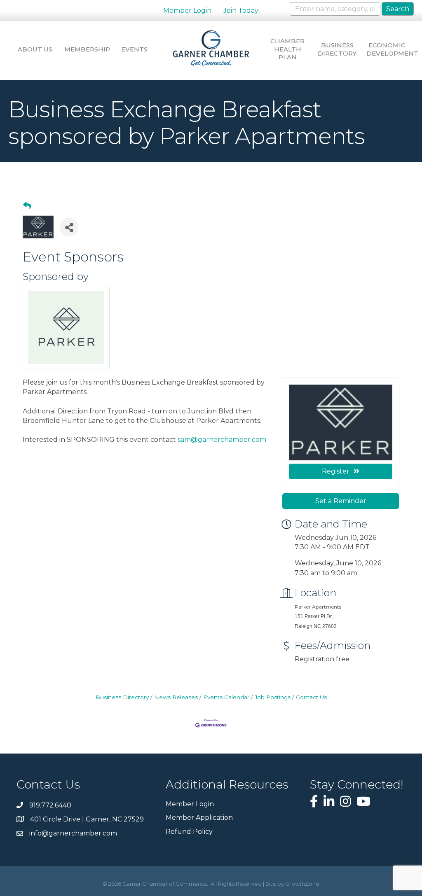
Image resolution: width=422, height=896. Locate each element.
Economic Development (387, 49)
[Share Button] (69, 227)
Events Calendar (226, 697)
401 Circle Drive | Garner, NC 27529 (87, 819)
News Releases (176, 697)
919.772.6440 (50, 805)
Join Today (240, 10)
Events (134, 49)
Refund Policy (189, 831)
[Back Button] (27, 206)
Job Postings (273, 697)
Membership (85, 49)
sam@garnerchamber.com (222, 439)
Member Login (187, 10)
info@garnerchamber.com (73, 833)
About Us (35, 49)
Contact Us (311, 697)
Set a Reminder (340, 501)
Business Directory (337, 49)
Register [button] (335, 471)
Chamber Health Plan (287, 49)
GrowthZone (302, 883)
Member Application (199, 817)
